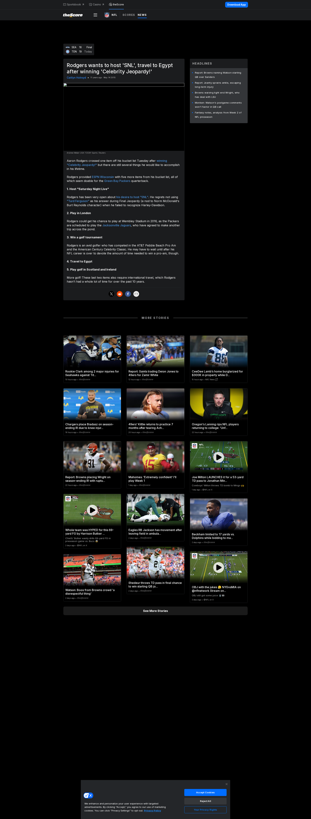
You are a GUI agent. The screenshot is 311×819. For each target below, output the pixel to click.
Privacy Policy (152, 810)
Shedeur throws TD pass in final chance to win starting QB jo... (155, 584)
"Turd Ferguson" (78, 201)
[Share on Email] (136, 294)
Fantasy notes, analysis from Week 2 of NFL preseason (218, 114)
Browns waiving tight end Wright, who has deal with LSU (217, 94)
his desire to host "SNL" (132, 197)
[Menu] (95, 15)
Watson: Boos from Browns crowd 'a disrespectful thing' (90, 591)
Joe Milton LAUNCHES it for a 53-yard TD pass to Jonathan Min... (218, 478)
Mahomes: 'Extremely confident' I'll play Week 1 (152, 478)
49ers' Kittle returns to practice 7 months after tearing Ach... (151, 426)
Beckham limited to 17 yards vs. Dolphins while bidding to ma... (213, 536)
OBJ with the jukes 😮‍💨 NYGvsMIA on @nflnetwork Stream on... (216, 588)
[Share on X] (111, 294)
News (142, 14)
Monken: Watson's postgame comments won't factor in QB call (218, 104)
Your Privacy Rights (205, 809)
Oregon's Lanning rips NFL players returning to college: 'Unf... (215, 426)
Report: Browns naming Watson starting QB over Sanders (218, 74)
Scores (129, 14)
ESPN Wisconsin (103, 177)
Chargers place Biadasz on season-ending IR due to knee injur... (89, 426)
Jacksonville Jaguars (116, 225)
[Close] (227, 784)
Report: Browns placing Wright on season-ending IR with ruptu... (88, 478)
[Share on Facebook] (128, 294)
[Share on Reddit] (120, 294)
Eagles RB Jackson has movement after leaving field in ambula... (155, 531)
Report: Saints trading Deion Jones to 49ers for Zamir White (154, 373)
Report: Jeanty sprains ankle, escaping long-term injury (218, 84)
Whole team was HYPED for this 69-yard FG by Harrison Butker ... (89, 531)
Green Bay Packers (117, 181)
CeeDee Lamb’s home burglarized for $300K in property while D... (217, 373)
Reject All (205, 801)
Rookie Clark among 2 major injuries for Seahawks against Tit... (92, 373)
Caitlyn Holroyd (76, 77)
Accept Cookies (205, 792)
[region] (155, 799)
